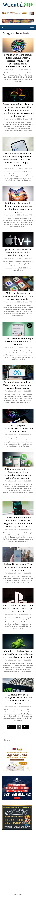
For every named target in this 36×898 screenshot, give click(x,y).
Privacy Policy (18, 894)
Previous (11, 727)
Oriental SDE (27, 69)
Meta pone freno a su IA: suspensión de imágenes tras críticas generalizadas (18, 296)
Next (26, 727)
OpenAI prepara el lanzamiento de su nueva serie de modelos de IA (18, 428)
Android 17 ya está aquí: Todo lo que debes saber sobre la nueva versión (18, 567)
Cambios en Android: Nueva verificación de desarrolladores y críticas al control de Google (18, 654)
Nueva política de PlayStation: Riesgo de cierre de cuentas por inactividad (18, 608)
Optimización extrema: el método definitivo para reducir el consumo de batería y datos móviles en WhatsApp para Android (18, 159)
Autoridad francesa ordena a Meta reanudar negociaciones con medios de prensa (18, 385)
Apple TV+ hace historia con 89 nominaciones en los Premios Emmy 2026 (18, 252)
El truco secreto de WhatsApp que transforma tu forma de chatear (18, 341)
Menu (32, 27)
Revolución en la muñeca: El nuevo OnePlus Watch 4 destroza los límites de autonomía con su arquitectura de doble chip (18, 61)
